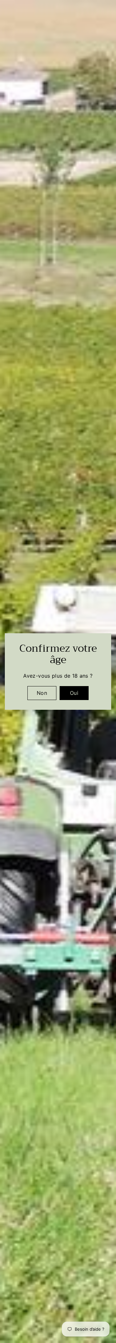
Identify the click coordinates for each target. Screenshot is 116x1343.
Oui (74, 693)
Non (42, 693)
